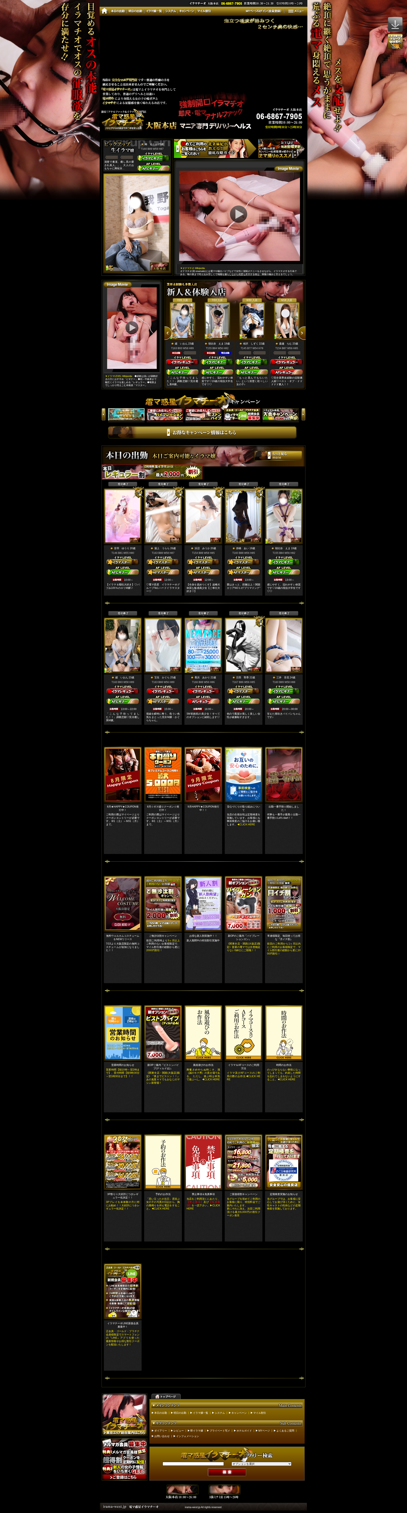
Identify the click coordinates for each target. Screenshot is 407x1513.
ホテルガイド (244, 1430)
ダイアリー (160, 1430)
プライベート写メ (220, 1430)
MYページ (264, 1430)
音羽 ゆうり (121, 548)
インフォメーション (187, 1436)
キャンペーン (239, 1412)
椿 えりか (151, 144)
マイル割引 (259, 1412)
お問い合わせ (162, 1436)
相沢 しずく (250, 343)
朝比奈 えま (216, 343)
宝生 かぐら (162, 677)
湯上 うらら (162, 548)
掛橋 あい (242, 548)
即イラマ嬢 (196, 1430)
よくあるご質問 (285, 1430)
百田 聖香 (242, 677)
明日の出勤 (180, 1412)
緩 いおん (181, 343)
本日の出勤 (160, 1412)
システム (220, 1412)
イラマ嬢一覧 (200, 1412)
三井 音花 (282, 677)
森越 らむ (285, 343)
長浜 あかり (202, 677)
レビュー (179, 1430)
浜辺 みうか (202, 548)
